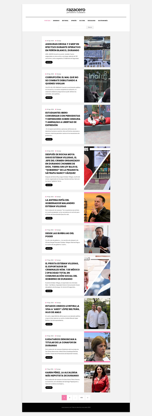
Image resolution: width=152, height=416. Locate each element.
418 (82, 397)
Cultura (82, 20)
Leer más (49, 62)
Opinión (73, 20)
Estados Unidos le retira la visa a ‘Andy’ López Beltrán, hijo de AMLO (62, 309)
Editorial (65, 20)
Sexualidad (91, 20)
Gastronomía (103, 20)
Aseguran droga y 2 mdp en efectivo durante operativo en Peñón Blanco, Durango (63, 47)
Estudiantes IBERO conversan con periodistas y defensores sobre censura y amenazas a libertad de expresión (62, 119)
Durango (56, 20)
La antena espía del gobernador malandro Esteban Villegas (60, 203)
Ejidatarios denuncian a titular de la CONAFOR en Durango (60, 342)
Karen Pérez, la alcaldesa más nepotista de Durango (62, 374)
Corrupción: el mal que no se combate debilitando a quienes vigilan (61, 80)
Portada (47, 20)
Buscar (90, 27)
